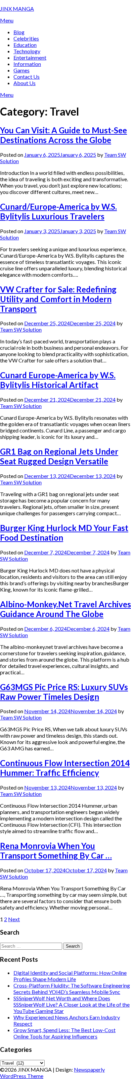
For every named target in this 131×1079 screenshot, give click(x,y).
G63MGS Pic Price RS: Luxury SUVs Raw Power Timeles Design (64, 691)
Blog (19, 32)
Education (25, 45)
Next (14, 919)
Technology (26, 51)
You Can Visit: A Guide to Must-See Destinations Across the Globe (63, 135)
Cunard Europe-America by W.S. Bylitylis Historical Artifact (58, 380)
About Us (24, 83)
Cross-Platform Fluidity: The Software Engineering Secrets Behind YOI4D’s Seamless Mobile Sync (71, 988)
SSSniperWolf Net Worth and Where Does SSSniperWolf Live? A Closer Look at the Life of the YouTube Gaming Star (71, 1004)
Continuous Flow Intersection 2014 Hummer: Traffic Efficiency (65, 768)
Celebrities (26, 38)
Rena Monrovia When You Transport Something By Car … (56, 850)
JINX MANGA (17, 8)
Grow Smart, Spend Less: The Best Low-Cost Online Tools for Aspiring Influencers (64, 1033)
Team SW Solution (21, 329)
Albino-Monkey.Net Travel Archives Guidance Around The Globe (65, 609)
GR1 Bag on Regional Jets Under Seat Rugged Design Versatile (59, 456)
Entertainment (29, 57)
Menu (6, 20)
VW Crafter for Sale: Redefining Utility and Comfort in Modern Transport (58, 299)
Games (21, 70)
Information (27, 64)
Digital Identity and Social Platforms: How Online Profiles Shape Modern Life (70, 975)
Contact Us (26, 76)
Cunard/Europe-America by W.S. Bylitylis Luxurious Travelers (58, 211)
